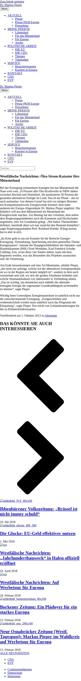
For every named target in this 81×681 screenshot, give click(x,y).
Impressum (14, 676)
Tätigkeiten (21, 59)
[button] (40, 376)
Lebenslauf (21, 32)
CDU (11, 76)
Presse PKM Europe (27, 22)
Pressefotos (21, 25)
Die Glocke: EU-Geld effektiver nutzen (37, 533)
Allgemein (50, 315)
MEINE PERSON (19, 29)
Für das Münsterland (27, 35)
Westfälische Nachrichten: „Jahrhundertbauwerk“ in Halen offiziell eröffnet (39, 558)
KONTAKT (15, 73)
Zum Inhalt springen (12, 1)
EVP (10, 80)
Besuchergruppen (25, 66)
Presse (19, 18)
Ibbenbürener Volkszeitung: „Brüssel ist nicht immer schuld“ (38, 511)
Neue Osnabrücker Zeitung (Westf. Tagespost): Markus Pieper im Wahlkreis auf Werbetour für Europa (39, 636)
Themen (20, 56)
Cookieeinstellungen (20, 669)
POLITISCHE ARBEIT (22, 46)
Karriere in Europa (26, 69)
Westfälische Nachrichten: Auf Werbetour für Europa (29, 585)
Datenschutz (15, 672)
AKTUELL (15, 15)
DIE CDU (21, 52)
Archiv (19, 42)
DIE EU (20, 49)
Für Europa (22, 39)
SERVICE (14, 63)
